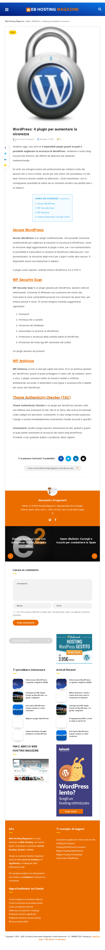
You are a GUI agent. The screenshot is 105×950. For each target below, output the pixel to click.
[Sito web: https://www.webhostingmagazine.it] (50, 519)
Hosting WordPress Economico (71, 847)
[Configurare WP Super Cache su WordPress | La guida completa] (18, 697)
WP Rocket (49, 939)
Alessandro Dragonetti (52, 500)
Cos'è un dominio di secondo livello (26, 903)
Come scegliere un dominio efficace (26, 899)
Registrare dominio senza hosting (25, 918)
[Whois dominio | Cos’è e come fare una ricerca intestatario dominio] (61, 697)
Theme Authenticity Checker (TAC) (42, 397)
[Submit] (49, 640)
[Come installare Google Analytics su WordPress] (18, 735)
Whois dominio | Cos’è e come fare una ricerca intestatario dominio (79, 695)
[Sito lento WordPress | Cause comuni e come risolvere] (18, 710)
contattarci (27, 877)
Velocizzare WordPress (67, 858)
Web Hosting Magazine (14, 21)
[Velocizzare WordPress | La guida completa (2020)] (18, 684)
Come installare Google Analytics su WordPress (36, 732)
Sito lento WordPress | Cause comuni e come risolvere (35, 708)
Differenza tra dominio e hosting (24, 910)
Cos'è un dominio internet (21, 907)
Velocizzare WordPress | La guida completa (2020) (37, 681)
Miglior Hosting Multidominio (69, 851)
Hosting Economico (65, 843)
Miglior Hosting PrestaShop (69, 855)
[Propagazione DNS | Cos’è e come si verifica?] (61, 722)
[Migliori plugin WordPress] (18, 722)
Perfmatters (61, 939)
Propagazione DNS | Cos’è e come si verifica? (80, 720)
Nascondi (64, 199)
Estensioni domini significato (22, 914)
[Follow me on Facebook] (55, 519)
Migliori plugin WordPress (37, 718)
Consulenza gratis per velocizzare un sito (75, 840)
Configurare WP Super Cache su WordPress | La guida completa (36, 695)
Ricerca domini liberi (18, 922)
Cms (28, 21)
